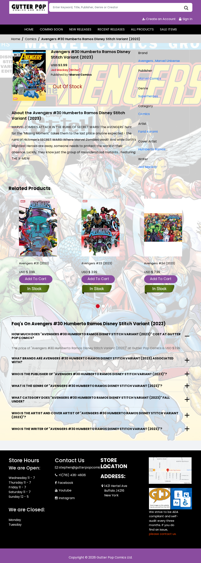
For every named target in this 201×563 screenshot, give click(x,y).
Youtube (65, 490)
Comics (31, 39)
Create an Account (160, 19)
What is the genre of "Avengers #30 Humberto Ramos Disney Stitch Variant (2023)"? (87, 386)
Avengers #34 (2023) (159, 263)
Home (15, 39)
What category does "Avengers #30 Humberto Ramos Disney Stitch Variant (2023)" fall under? (91, 399)
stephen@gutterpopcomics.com (84, 467)
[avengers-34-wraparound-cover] (163, 228)
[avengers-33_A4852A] (100, 228)
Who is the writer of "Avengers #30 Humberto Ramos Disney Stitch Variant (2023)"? (87, 429)
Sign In (187, 19)
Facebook (65, 482)
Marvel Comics (149, 78)
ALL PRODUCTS (142, 29)
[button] (98, 306)
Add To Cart (35, 278)
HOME (29, 29)
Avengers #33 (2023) (96, 263)
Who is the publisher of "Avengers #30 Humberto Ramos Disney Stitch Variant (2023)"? (89, 374)
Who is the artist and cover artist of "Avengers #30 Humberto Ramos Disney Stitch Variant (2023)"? (95, 415)
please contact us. (162, 534)
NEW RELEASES (80, 29)
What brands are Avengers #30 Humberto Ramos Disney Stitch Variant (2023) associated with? (93, 360)
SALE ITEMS (168, 29)
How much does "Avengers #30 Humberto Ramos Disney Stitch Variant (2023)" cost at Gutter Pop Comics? (96, 336)
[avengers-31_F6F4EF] (38, 228)
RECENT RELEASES (111, 29)
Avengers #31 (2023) (34, 263)
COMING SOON (51, 29)
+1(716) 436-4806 (72, 475)
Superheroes (148, 96)
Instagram (67, 498)
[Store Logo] (28, 7)
